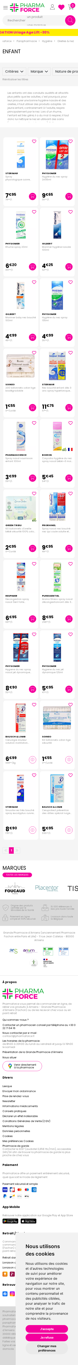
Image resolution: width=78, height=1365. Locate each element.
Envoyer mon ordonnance (19, 1091)
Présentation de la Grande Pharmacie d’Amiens (32, 1052)
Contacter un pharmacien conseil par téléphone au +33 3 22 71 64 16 (39, 1026)
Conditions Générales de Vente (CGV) (26, 1121)
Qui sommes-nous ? (15, 1020)
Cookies (7, 1136)
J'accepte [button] (47, 1329)
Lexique (7, 1086)
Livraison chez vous (14, 1262)
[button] (5, 7)
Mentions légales (13, 1126)
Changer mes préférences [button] (46, 1348)
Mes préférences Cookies (18, 1141)
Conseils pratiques (14, 1111)
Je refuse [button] (46, 1337)
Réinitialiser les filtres (15, 79)
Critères (12, 71)
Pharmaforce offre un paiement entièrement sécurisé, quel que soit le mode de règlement (35, 1175)
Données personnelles (16, 1131)
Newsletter (8, 1101)
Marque (37, 71)
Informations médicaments (20, 1106)
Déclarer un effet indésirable (20, 1116)
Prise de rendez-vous (15, 1096)
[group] (21, 888)
